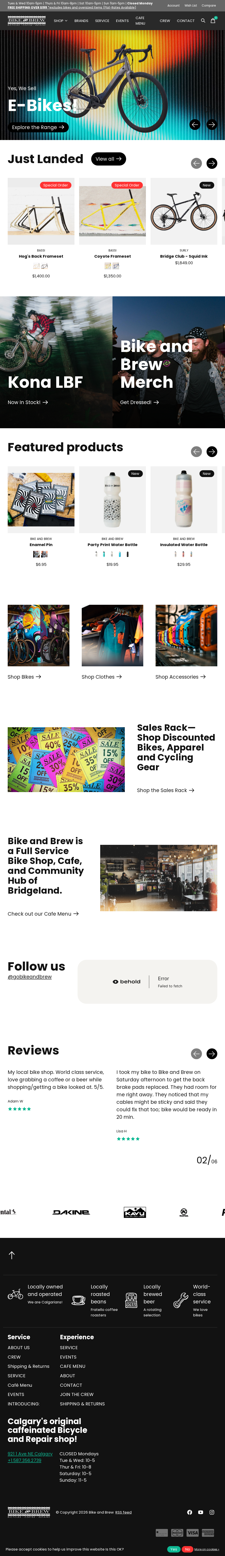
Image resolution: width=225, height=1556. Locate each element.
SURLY (184, 251)
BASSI (41, 251)
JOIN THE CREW (77, 1394)
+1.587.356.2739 (24, 1460)
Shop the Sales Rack (162, 790)
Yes (174, 1549)
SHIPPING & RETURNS (82, 1404)
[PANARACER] (99, 1212)
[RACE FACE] (172, 1212)
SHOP (58, 20)
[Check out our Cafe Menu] (158, 878)
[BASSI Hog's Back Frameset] (41, 211)
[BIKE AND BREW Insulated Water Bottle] (184, 499)
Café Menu (20, 1385)
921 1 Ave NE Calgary (30, 1454)
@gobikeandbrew (30, 976)
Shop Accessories (177, 676)
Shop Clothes (98, 676)
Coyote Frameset (112, 256)
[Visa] (193, 1534)
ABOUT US (19, 1348)
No (187, 1549)
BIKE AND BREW (41, 539)
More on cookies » (206, 1549)
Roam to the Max (33, 127)
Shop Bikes (21, 676)
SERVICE (102, 20)
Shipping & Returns (28, 1366)
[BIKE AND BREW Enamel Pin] (41, 499)
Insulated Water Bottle (184, 544)
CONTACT (186, 20)
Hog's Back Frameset (41, 256)
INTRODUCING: (24, 1404)
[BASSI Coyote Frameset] (112, 211)
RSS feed (123, 1512)
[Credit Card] (162, 1534)
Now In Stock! (24, 402)
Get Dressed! (136, 402)
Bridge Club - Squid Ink (184, 256)
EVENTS (122, 20)
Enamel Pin (41, 544)
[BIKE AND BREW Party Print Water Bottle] (112, 499)
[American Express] (208, 1534)
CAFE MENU (140, 20)
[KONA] (41, 1212)
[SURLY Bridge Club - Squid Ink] (184, 211)
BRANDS (81, 20)
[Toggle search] (203, 20)
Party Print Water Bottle (113, 544)
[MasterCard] (177, 1534)
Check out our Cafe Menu (39, 913)
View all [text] (111, 160)
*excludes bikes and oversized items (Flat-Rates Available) (72, 7)
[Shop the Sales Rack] (66, 759)
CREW (165, 20)
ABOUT (67, 1376)
